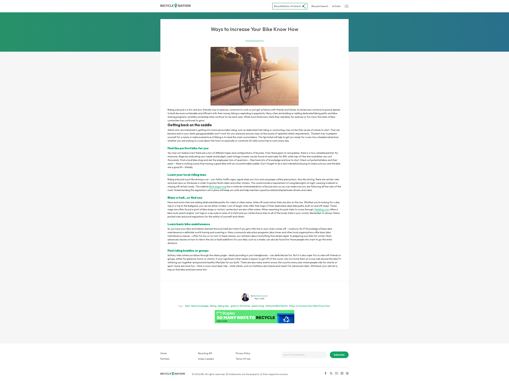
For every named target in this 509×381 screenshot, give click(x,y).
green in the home (240, 305)
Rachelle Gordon (261, 296)
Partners (165, 358)
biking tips (223, 305)
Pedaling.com (321, 209)
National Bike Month (276, 305)
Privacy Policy (243, 353)
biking (213, 305)
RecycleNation (282, 6)
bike (187, 305)
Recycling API (205, 353)
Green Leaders (206, 358)
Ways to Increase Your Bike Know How (309, 305)
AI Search (287, 6)
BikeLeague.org (217, 186)
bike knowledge (199, 305)
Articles (336, 6)
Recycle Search (319, 6)
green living (258, 305)
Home (163, 353)
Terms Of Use (243, 358)
